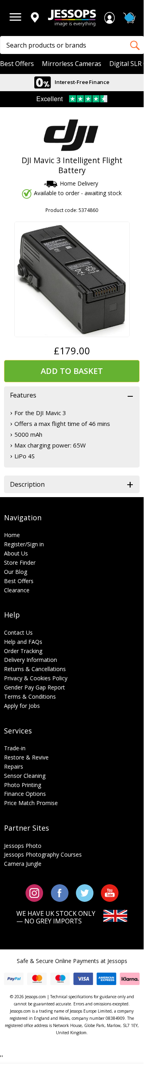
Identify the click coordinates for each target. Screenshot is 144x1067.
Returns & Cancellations (35, 669)
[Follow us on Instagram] (34, 892)
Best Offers (17, 64)
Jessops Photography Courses (43, 854)
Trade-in (15, 748)
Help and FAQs (23, 641)
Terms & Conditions (30, 696)
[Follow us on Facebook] (60, 892)
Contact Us (18, 632)
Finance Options (25, 793)
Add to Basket (72, 371)
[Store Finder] (35, 18)
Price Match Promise (31, 803)
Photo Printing (22, 785)
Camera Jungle (22, 863)
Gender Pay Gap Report (34, 687)
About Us (16, 553)
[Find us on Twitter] (85, 892)
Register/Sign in (24, 544)
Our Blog (15, 571)
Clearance (17, 590)
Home (12, 535)
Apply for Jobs (22, 705)
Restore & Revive (26, 757)
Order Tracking (23, 651)
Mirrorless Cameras (71, 64)
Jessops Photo (22, 845)
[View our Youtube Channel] (109, 892)
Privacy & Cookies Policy (35, 678)
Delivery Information (30, 659)
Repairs (13, 766)
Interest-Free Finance (81, 82)
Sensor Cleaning (24, 775)
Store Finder (20, 562)
